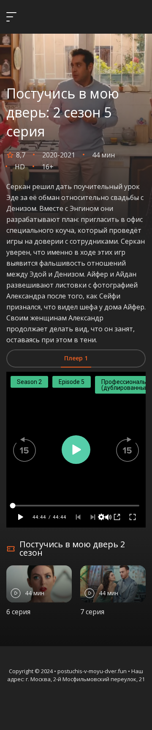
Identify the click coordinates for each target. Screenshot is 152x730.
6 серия (18, 611)
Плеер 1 (76, 358)
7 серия (92, 611)
